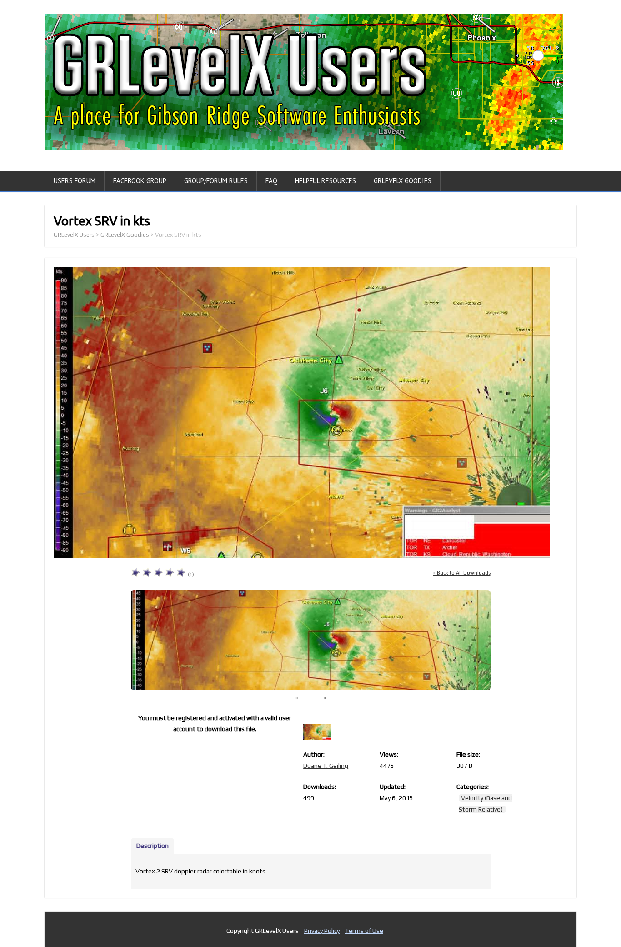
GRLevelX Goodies (402, 180)
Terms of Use (364, 930)
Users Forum (74, 180)
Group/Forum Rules (216, 180)
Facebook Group (139, 180)
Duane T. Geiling (325, 765)
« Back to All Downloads (462, 573)
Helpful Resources (325, 180)
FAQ (271, 180)
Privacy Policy (322, 930)
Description (152, 845)
